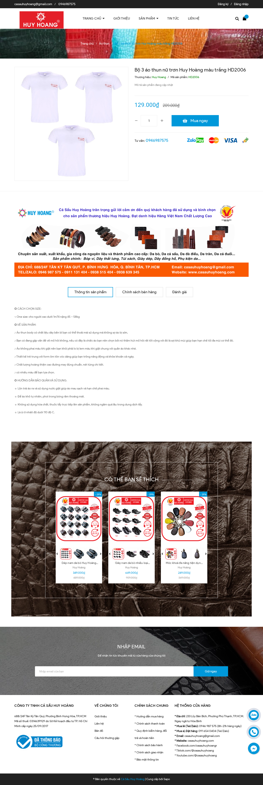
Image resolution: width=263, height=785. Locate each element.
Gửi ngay (211, 671)
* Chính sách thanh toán (150, 723)
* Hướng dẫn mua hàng (149, 716)
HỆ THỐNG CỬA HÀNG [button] (193, 706)
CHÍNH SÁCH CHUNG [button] (151, 706)
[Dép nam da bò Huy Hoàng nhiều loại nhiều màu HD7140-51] (79, 519)
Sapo (167, 779)
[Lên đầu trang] (255, 772)
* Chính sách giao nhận (149, 752)
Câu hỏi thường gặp (107, 738)
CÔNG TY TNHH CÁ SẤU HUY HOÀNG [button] (44, 706)
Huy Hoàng (79, 567)
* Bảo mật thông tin (147, 759)
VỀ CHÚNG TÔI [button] (106, 706)
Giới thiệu (101, 716)
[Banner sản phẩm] (131, 239)
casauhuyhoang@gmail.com (33, 4)
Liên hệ (99, 723)
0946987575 (66, 4)
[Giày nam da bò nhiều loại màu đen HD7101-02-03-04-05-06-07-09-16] (131, 519)
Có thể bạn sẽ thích (131, 479)
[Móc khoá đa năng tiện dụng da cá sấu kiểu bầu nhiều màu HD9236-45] (184, 519)
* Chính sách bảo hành (149, 745)
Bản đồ (99, 731)
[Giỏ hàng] (245, 18)
